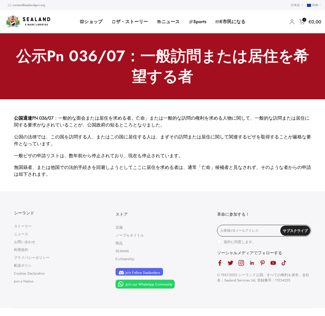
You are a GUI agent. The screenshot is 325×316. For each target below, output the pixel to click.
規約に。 (240, 242)
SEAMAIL (122, 251)
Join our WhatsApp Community (148, 284)
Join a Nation (24, 281)
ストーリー (23, 226)
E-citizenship (125, 258)
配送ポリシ (23, 265)
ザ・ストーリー (132, 21)
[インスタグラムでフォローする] (241, 262)
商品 (119, 243)
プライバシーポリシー (32, 257)
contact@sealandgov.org (29, 5)
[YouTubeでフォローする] (273, 262)
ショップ (93, 21)
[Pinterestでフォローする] (262, 262)
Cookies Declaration (29, 273)
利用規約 (21, 249)
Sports (199, 21)
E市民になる (233, 21)
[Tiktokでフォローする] (284, 262)
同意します (243, 242)
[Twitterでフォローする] (230, 262)
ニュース (170, 21)
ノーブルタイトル (130, 235)
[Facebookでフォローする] (220, 262)
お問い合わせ (24, 241)
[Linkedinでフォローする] (252, 262)
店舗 (119, 227)
